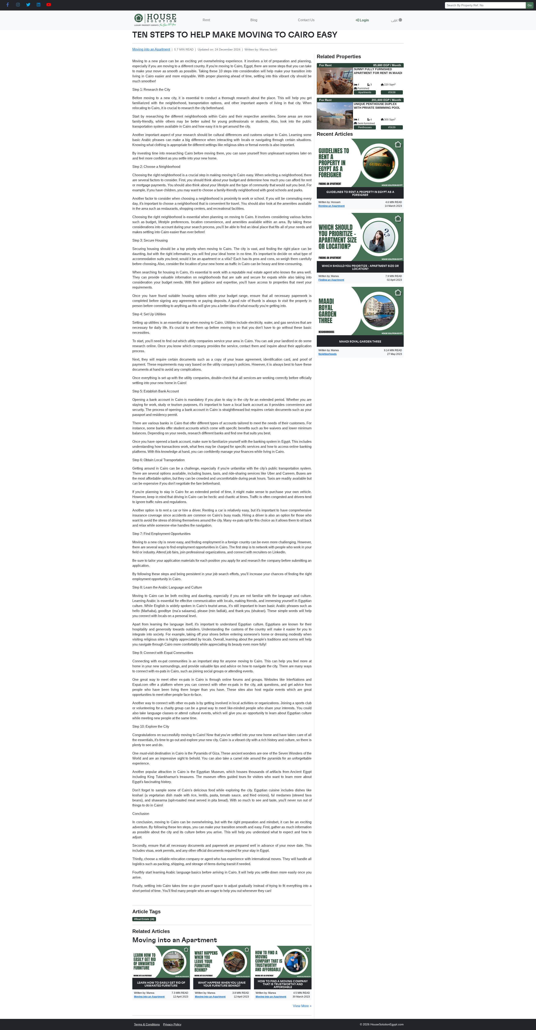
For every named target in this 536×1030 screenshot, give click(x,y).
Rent (206, 20)
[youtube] (48, 5)
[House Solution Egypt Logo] (155, 20)
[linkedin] (38, 5)
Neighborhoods (327, 354)
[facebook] (7, 5)
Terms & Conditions (147, 1024)
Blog (253, 20)
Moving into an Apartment (151, 49)
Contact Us (306, 20)
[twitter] (28, 5)
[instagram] (18, 5)
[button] (396, 20)
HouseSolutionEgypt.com (387, 1024)
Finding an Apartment (331, 279)
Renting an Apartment (331, 205)
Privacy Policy (172, 1024)
